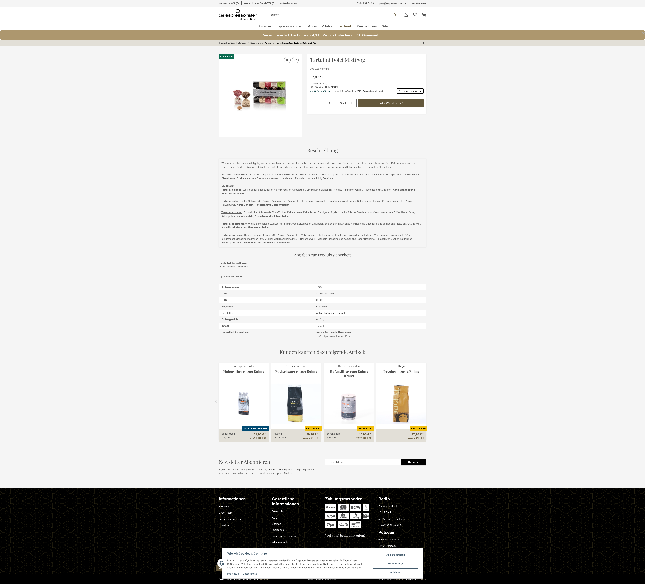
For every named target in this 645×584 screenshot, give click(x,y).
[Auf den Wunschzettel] (295, 60)
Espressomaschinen (289, 26)
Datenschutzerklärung (275, 469)
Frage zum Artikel (412, 90)
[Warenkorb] (422, 14)
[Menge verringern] (315, 103)
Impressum (233, 573)
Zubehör (327, 26)
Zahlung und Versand (230, 518)
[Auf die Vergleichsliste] (287, 60)
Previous (216, 401)
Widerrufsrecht (280, 542)
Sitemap (276, 523)
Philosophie (225, 506)
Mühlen (312, 26)
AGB (274, 517)
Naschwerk (345, 26)
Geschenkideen (367, 26)
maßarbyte (398, 579)
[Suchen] (395, 14)
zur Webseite (419, 3)
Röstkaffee (264, 26)
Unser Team (225, 512)
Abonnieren (416, 463)
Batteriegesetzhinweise (284, 536)
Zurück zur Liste (228, 43)
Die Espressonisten (243, 366)
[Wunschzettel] (415, 14)
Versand (334, 86)
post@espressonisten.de (392, 3)
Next (429, 401)
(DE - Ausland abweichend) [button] (370, 91)
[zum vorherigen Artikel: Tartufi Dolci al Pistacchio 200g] (417, 42)
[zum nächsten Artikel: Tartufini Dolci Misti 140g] (423, 42)
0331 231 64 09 (365, 3)
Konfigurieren (396, 563)
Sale (385, 26)
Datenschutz (250, 573)
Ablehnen (395, 572)
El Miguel (401, 366)
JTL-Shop (421, 579)
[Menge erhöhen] (352, 103)
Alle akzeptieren (395, 554)
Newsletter (224, 525)
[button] (406, 14)
